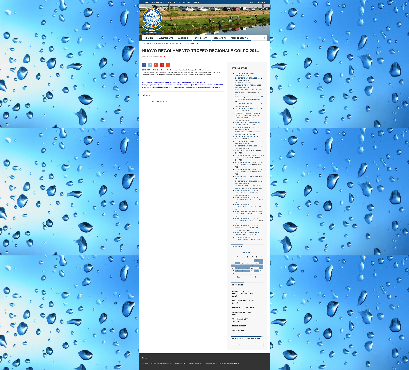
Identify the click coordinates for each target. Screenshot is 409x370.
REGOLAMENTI (220, 38)
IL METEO (171, 2)
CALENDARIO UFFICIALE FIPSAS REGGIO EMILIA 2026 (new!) (242, 293)
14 (252, 266)
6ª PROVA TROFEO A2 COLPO (245, 127)
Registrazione (260, 2)
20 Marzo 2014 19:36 (151, 57)
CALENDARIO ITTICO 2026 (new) (241, 313)
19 (242, 268)
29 (256, 271)
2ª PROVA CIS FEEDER (243, 176)
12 (242, 266)
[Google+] (156, 65)
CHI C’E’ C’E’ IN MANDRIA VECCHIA (247, 73)
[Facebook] (144, 65)
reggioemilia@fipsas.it (231, 363)
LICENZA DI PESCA (239, 326)
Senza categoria (152, 43)
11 (237, 266)
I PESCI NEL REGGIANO (239, 38)
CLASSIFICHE (183, 38)
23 (261, 268)
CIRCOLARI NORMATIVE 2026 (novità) (243, 302)
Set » (256, 277)
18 (238, 268)
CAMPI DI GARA (201, 38)
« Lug (238, 277)
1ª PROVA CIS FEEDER (243, 150)
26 (242, 271)
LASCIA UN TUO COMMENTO (154, 2)
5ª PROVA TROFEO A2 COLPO (245, 118)
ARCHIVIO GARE (238, 330)
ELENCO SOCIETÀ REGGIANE (243, 307)
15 (256, 266)
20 (247, 268)
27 (247, 271)
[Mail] (168, 65)
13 (247, 266)
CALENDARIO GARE (165, 38)
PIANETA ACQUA (184, 2)
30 (261, 271)
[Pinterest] (162, 65)
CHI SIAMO (148, 38)
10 (233, 266)
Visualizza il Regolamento (157, 101)
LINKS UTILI (197, 2)
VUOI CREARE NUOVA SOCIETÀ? (240, 320)
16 (261, 266)
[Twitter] (150, 65)
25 (238, 271)
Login (251, 2)
